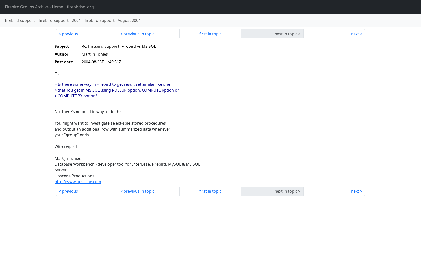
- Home (34, 6)
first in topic (210, 34)
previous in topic (139, 34)
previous (70, 34)
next (355, 34)
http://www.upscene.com (78, 181)
